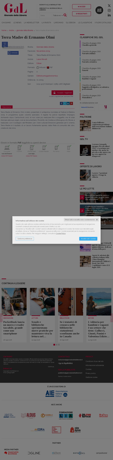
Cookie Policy (61, 233)
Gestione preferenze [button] (24, 239)
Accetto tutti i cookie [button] (88, 239)
